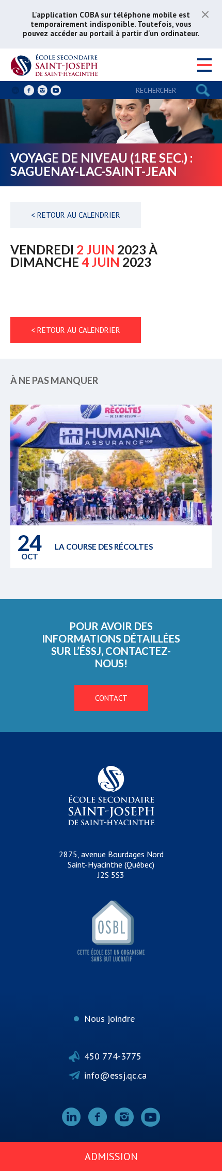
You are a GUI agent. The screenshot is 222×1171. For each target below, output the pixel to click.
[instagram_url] (42, 90)
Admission (111, 1156)
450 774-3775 (112, 1056)
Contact (111, 698)
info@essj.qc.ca (115, 1075)
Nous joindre (109, 1018)
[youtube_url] (56, 90)
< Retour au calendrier (75, 215)
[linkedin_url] (15, 90)
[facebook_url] (29, 90)
